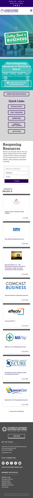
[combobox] (16, 172)
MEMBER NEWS (6, 481)
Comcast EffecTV (10, 321)
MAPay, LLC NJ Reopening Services (15, 347)
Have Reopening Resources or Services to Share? (16, 66)
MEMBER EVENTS (7, 483)
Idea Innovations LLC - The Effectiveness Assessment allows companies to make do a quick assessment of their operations (15, 267)
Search (17, 181)
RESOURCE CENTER (7, 479)
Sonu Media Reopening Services (14, 239)
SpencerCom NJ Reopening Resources (16, 400)
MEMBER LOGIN (12, 1)
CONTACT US (21, 1)
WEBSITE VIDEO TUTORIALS (16, 3)
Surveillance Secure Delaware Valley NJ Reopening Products (15, 373)
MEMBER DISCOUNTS (8, 485)
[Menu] (31, 10)
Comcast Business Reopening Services (16, 295)
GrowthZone (20, 411)
